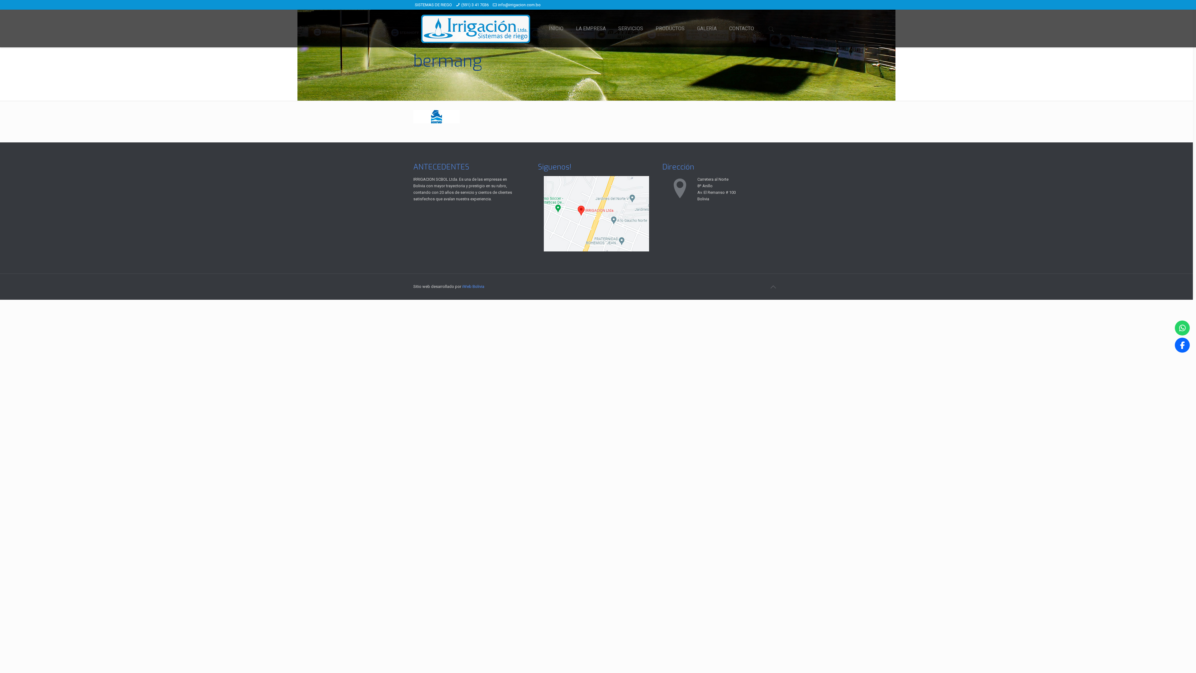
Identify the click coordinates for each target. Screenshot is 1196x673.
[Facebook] (1182, 344)
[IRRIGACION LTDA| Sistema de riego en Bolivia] (475, 28)
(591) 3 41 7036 (475, 4)
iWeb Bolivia (473, 286)
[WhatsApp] (1182, 328)
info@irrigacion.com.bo (519, 4)
